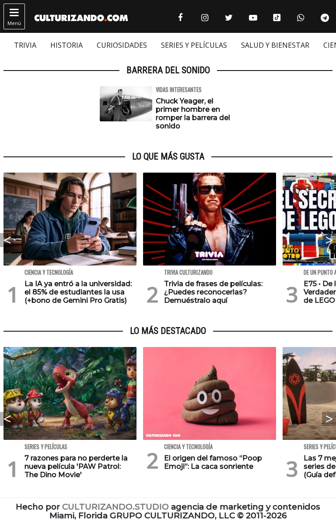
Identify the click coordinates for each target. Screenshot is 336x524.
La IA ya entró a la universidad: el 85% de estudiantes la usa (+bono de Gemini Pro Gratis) (78, 292)
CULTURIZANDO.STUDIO (115, 507)
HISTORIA (66, 45)
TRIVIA (25, 45)
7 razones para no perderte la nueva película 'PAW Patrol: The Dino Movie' (76, 466)
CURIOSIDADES (122, 45)
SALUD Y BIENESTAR (275, 45)
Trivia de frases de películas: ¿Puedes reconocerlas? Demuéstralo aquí (213, 292)
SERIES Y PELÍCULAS (194, 45)
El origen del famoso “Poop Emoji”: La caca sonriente (213, 462)
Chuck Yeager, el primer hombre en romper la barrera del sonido (193, 114)
